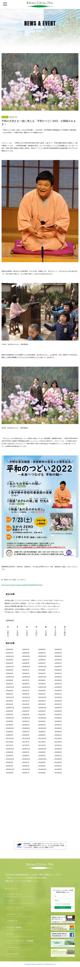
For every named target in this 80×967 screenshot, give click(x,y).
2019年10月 (42, 718)
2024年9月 (58, 666)
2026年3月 (25, 653)
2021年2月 (42, 704)
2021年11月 (26, 697)
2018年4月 (9, 735)
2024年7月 (25, 670)
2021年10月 (42, 697)
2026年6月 (42, 649)
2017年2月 (42, 745)
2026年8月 (9, 649)
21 (46, 633)
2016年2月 (42, 755)
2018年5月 (58, 731)
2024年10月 (42, 666)
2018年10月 (42, 728)
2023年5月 (58, 680)
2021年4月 (9, 704)
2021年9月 (58, 697)
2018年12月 (10, 728)
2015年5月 (58, 762)
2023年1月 (58, 684)
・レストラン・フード (14, 914)
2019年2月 (42, 725)
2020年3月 (25, 714)
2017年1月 (58, 745)
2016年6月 (42, 752)
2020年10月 (42, 707)
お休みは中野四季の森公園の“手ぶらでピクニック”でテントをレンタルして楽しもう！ (33, 606)
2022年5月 (58, 690)
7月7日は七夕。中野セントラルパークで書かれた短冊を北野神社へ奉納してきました (32, 612)
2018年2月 (42, 735)
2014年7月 (25, 773)
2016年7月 (25, 752)
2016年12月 (10, 749)
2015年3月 (25, 766)
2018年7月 (25, 731)
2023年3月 (25, 684)
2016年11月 (26, 749)
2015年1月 (58, 766)
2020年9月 (58, 707)
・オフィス (9, 934)
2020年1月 (58, 714)
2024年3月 (25, 673)
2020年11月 (26, 707)
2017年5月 (58, 742)
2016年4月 (9, 755)
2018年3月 (25, 735)
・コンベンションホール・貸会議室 (19, 941)
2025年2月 (42, 663)
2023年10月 (42, 677)
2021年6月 (42, 701)
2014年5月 (58, 773)
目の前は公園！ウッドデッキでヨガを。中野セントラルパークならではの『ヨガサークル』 (34, 600)
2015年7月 (25, 762)
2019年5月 (58, 721)
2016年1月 (58, 755)
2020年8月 (9, 711)
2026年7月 (25, 649)
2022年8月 (9, 690)
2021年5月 (58, 701)
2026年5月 (58, 649)
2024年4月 (9, 673)
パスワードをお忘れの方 (62, 904)
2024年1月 (58, 673)
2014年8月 (9, 773)
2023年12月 (10, 677)
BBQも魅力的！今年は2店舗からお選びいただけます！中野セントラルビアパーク (31, 609)
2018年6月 (42, 731)
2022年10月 (42, 687)
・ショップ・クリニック (15, 908)
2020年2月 (42, 714)
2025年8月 (9, 660)
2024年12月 (10, 666)
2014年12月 (10, 769)
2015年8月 (9, 762)
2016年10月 (42, 749)
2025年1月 (58, 663)
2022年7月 (25, 690)
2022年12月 (10, 687)
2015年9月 (58, 759)
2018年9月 (58, 728)
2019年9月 (58, 718)
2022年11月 (26, 687)
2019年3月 (25, 725)
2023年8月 (9, 680)
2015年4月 (9, 766)
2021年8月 (9, 701)
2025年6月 (42, 660)
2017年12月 (10, 738)
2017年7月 (25, 742)
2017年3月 (25, 745)
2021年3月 (25, 704)
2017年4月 (9, 745)
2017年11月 (26, 738)
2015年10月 (42, 759)
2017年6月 (42, 742)
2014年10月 (42, 769)
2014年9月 (58, 769)
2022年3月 (25, 694)
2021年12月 (10, 697)
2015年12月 (10, 759)
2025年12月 (10, 656)
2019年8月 (9, 721)
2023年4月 (9, 684)
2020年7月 (25, 711)
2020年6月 (42, 711)
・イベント (9, 901)
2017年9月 (58, 738)
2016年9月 (58, 749)
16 (65, 632)
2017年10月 (42, 738)
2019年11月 (26, 718)
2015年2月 (42, 766)
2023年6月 (42, 680)
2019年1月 (58, 725)
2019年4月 (9, 725)
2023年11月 (26, 677)
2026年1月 (58, 653)
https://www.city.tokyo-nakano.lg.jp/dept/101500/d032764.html (22, 585)
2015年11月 (26, 759)
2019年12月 (10, 718)
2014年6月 (42, 773)
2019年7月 (25, 721)
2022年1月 (58, 694)
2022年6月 (42, 690)
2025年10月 (42, 656)
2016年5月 (58, 752)
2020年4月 (9, 714)
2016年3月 (25, 755)
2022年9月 (58, 687)
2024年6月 (42, 670)
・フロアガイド (11, 921)
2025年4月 (9, 663)
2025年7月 (25, 660)
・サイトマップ (11, 954)
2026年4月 (9, 653)
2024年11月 (26, 666)
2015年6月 (42, 762)
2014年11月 (26, 769)
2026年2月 (42, 653)
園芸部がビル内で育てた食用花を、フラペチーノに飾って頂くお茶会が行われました (32, 603)
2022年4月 (9, 694)
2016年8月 (9, 752)
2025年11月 (26, 656)
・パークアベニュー (13, 947)
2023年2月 (42, 684)
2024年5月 (58, 670)
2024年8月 (9, 670)
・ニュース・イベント (14, 894)
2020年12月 (10, 707)
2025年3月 (25, 663)
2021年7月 (25, 701)
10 (8, 632)
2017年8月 (9, 742)
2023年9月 (58, 677)
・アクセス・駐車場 (13, 927)
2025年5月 (58, 660)
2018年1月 (58, 735)
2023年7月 (25, 680)
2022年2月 (42, 694)
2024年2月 (42, 673)
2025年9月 (58, 656)
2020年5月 (58, 711)
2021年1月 (58, 704)
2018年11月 (26, 728)
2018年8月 (9, 731)
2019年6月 (42, 721)
